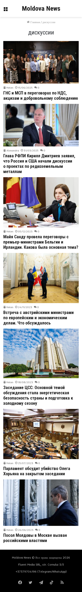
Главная (35, 22)
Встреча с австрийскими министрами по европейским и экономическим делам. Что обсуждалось (38, 318)
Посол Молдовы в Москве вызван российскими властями (35, 538)
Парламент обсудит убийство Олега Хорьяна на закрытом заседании (36, 471)
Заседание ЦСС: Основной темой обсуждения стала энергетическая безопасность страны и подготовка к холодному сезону (38, 395)
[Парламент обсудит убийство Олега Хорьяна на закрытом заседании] (41, 434)
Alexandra (13, 150)
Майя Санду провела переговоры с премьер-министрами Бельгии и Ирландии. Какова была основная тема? (40, 242)
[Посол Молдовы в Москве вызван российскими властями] (41, 502)
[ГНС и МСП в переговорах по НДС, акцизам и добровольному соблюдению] (41, 62)
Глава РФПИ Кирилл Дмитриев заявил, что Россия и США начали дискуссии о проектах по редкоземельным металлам (39, 163)
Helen (10, 87)
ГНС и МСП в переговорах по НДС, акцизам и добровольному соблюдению (40, 95)
